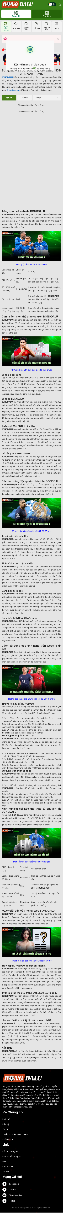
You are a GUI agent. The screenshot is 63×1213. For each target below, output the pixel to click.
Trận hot (24, 97)
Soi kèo (6, 1171)
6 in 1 (4, 1161)
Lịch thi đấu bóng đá (11, 1156)
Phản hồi (6, 1119)
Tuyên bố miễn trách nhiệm (15, 1134)
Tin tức (5, 1129)
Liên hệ (5, 1124)
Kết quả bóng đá (10, 1151)
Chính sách (7, 1139)
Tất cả (9, 97)
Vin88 (39, 97)
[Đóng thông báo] (58, 39)
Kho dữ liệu (7, 1166)
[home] (17, 4)
